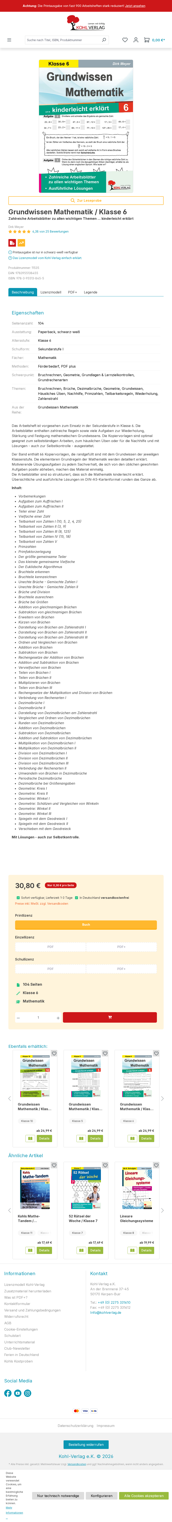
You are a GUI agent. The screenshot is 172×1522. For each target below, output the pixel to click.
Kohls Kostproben (18, 1361)
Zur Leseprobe (89, 200)
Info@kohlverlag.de (105, 1312)
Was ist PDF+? (15, 1297)
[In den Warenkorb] (110, 1017)
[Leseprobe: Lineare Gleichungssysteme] (132, 1250)
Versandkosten (77, 1464)
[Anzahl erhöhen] (58, 1017)
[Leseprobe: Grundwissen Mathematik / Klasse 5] (81, 1138)
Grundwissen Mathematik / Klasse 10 (35, 1106)
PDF (50, 947)
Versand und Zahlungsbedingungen (32, 1310)
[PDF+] (12, 243)
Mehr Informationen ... (14, 1512)
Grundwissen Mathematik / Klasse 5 (86, 1106)
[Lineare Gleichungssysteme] (137, 1188)
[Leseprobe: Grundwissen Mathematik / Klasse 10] (30, 1138)
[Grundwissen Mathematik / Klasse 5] (86, 1076)
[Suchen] (104, 40)
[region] (86, 6)
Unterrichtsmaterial (19, 1342)
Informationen (19, 1273)
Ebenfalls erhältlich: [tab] (27, 1046)
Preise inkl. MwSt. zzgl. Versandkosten (41, 903)
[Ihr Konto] (135, 39)
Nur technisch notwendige (58, 1496)
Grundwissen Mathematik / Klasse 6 (137, 1106)
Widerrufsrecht (16, 1316)
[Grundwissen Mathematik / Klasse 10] (35, 1076)
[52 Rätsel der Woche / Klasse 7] (86, 1188)
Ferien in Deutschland (21, 1355)
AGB (7, 1323)
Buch (86, 925)
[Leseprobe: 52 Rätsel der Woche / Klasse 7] (81, 1250)
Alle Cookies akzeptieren (144, 1496)
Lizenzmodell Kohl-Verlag (24, 1285)
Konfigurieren (101, 1496)
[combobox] (62, 40)
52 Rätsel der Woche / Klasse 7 (83, 1218)
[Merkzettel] (125, 39)
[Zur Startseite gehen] (86, 22)
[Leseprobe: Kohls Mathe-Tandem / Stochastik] (30, 1250)
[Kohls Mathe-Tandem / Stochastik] (35, 1188)
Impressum (106, 1426)
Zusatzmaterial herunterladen (27, 1291)
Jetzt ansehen (135, 6)
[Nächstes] (162, 1099)
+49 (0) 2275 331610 (113, 1302)
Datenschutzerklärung (75, 1426)
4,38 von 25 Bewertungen (50, 231)
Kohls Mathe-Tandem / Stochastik (29, 1218)
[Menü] (9, 40)
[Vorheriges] (9, 1099)
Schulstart (12, 1336)
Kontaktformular (17, 1304)
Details (44, 1138)
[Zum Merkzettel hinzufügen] (54, 1053)
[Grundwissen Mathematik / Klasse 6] (86, 126)
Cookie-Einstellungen (21, 1329)
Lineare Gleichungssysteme (136, 1218)
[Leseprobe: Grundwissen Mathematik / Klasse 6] (132, 1138)
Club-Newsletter (17, 1348)
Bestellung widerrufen (86, 1444)
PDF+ (121, 947)
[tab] (22, 292)
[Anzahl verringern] (18, 1017)
